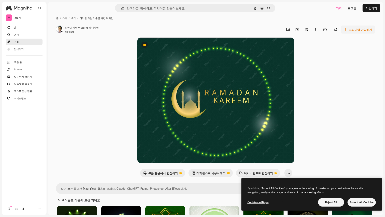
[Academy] (16, 209)
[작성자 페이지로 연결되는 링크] (59, 30)
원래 (160, 45)
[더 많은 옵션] (316, 30)
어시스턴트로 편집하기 (256, 174)
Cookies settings (257, 202)
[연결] (9, 209)
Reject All (331, 202)
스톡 (64, 18)
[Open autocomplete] (120, 8)
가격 (339, 8)
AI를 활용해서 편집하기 (160, 174)
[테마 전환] (23, 209)
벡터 (73, 18)
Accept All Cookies (362, 202)
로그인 (352, 8)
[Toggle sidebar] (39, 8)
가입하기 (371, 8)
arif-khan (70, 31)
